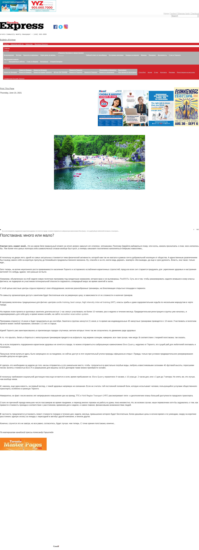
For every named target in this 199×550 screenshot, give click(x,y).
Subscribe (29, 44)
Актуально (44, 61)
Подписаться (6, 507)
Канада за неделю (132, 55)
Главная (7, 48)
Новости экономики (106, 72)
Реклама (172, 72)
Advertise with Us (17, 44)
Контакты (163, 72)
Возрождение (9, 55)
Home (166, 13)
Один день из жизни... (48, 55)
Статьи (6, 51)
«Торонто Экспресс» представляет (71, 53)
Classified (142, 72)
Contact (173, 13)
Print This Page (7, 88)
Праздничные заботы (17, 61)
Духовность (162, 55)
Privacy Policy (9, 549)
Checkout (194, 13)
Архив (150, 72)
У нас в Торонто (175, 55)
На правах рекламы (116, 55)
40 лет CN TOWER (60, 72)
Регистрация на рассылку (186, 72)
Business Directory (41, 44)
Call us (6, 44)
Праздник (152, 55)
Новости (7, 68)
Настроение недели (11, 59)
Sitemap (181, 13)
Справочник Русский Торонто (14, 78)
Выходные (122, 70)
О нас (156, 72)
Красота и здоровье (30, 55)
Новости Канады (25, 70)
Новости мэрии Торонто (43, 72)
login (187, 13)
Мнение (144, 55)
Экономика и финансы (107, 70)
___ (5, 61)
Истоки (18, 55)
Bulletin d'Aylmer (8, 39)
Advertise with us (8, 535)
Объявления (6, 515)
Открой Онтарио (56, 61)
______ (61, 55)
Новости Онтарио (10, 72)
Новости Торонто (75, 70)
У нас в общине (32, 61)
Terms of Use (2, 549)
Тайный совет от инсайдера (96, 55)
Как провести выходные (127, 72)
